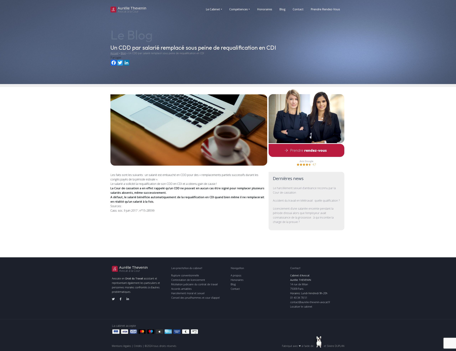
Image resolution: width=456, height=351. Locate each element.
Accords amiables (181, 288)
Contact (298, 9)
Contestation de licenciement (188, 280)
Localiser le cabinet (301, 306)
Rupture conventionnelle (185, 275)
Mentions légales (121, 346)
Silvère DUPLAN (335, 346)
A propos (236, 275)
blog (282, 9)
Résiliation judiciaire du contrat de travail (194, 284)
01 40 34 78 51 (298, 297)
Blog (123, 53)
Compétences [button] (238, 9)
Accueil (114, 53)
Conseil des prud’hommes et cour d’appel (195, 297)
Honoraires (264, 9)
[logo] (138, 9)
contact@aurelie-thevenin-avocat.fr (310, 302)
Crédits (138, 346)
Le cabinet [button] (213, 9)
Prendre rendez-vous (325, 9)
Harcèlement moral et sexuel (187, 293)
